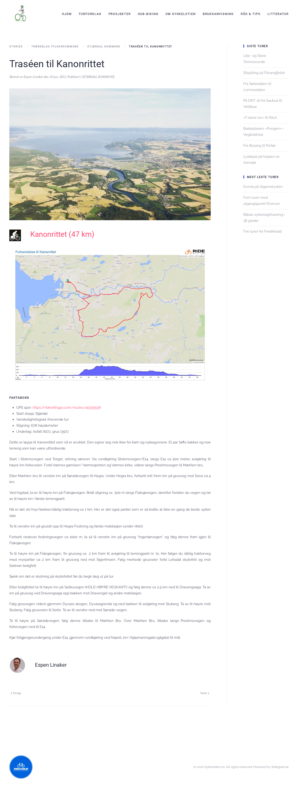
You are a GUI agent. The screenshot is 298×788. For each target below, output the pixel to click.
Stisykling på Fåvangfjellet (264, 73)
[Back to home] (21, 14)
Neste (203, 693)
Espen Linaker (33, 76)
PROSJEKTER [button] (119, 14)
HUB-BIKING (148, 14)
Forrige (17, 693)
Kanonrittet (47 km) (62, 234)
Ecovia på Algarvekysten (263, 187)
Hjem (66, 14)
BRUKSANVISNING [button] (218, 14)
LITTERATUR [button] (278, 14)
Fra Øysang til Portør (259, 145)
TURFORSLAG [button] (90, 14)
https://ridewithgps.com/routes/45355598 (67, 407)
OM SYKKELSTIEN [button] (181, 14)
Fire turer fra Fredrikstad (262, 231)
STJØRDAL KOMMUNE (98, 76)
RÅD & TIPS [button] (251, 14)
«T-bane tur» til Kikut (260, 117)
